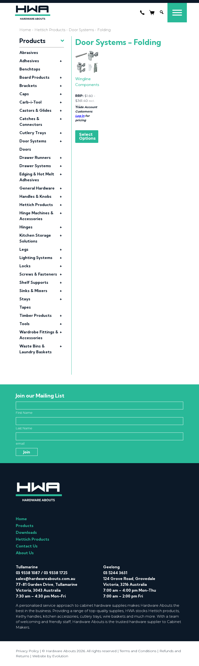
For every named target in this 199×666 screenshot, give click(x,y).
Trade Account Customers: (86, 109)
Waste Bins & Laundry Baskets (35, 349)
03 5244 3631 (115, 572)
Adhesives (29, 60)
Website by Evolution (50, 656)
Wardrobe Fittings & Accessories (38, 334)
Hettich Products (49, 30)
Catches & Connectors (30, 121)
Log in (79, 116)
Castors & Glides (35, 110)
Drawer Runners (35, 157)
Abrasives (28, 52)
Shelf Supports (33, 282)
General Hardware (37, 188)
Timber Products (35, 315)
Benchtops (29, 69)
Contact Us (27, 546)
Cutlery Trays (32, 132)
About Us (25, 552)
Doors (25, 149)
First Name (24, 413)
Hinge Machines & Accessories (36, 215)
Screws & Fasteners (38, 274)
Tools (24, 323)
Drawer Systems (35, 165)
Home (25, 30)
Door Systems (32, 140)
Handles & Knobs (35, 196)
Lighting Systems (35, 257)
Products (24, 525)
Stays (24, 298)
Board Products (34, 77)
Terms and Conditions (138, 651)
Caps (24, 93)
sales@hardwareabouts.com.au (45, 578)
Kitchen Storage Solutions (35, 238)
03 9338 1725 (55, 572)
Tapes (25, 307)
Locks (25, 265)
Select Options (87, 136)
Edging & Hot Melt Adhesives (36, 177)
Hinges (26, 227)
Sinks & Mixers (33, 290)
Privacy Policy (27, 651)
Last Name (24, 428)
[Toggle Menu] (177, 12)
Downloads (26, 532)
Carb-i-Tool (30, 102)
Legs (23, 249)
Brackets (28, 85)
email (20, 443)
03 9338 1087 (28, 572)
